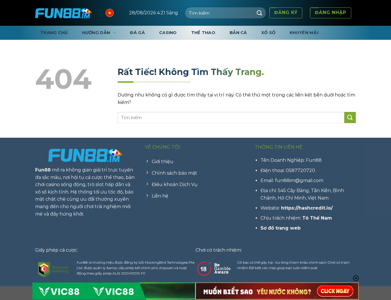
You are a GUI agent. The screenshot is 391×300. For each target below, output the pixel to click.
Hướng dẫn (96, 32)
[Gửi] (259, 12)
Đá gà (137, 32)
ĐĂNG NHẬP (330, 12)
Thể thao (203, 32)
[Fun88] (63, 12)
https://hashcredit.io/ (307, 208)
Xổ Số (268, 32)
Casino (168, 32)
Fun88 (43, 170)
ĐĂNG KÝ (285, 12)
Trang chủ (54, 32)
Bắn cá (238, 32)
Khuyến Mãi (304, 32)
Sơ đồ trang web (280, 228)
